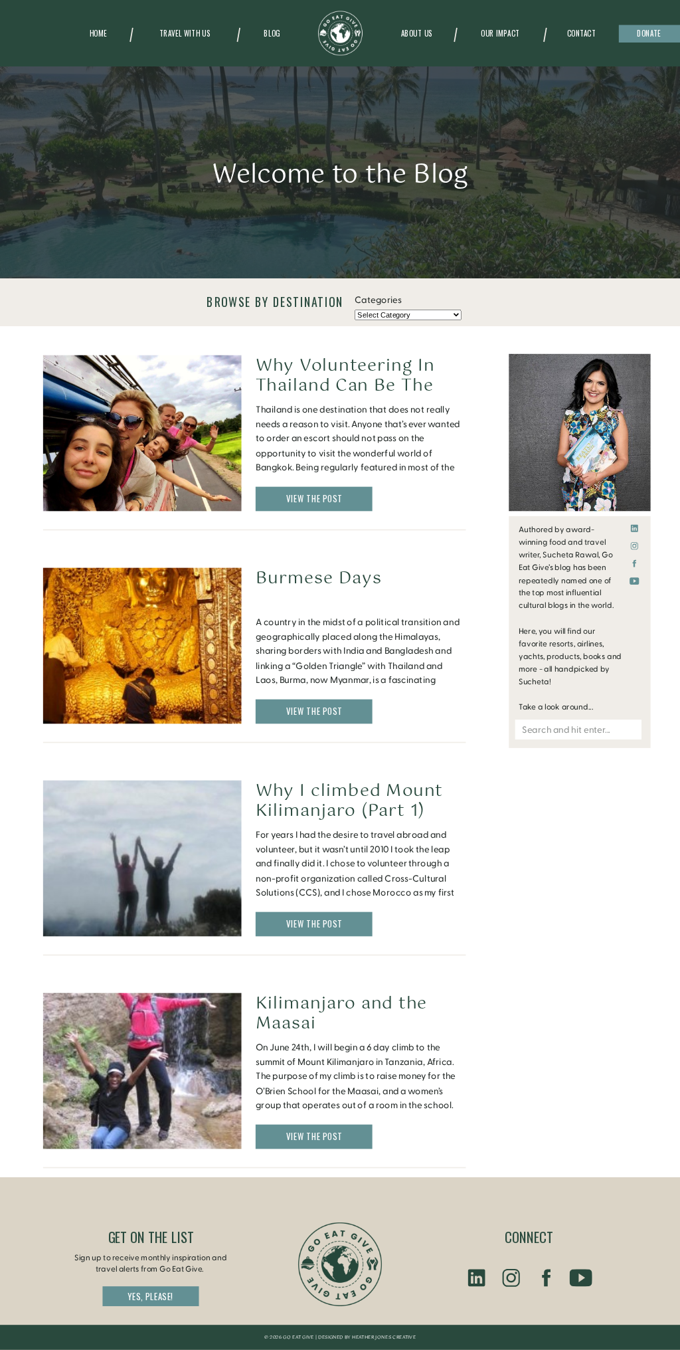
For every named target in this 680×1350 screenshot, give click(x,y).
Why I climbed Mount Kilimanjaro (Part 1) (349, 800)
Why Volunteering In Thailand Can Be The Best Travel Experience (355, 385)
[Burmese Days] (142, 645)
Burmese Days (319, 578)
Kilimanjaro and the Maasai (341, 1013)
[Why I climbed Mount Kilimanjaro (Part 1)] (142, 858)
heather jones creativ (382, 1337)
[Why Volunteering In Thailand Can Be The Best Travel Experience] (142, 433)
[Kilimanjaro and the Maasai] (142, 1071)
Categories (378, 300)
